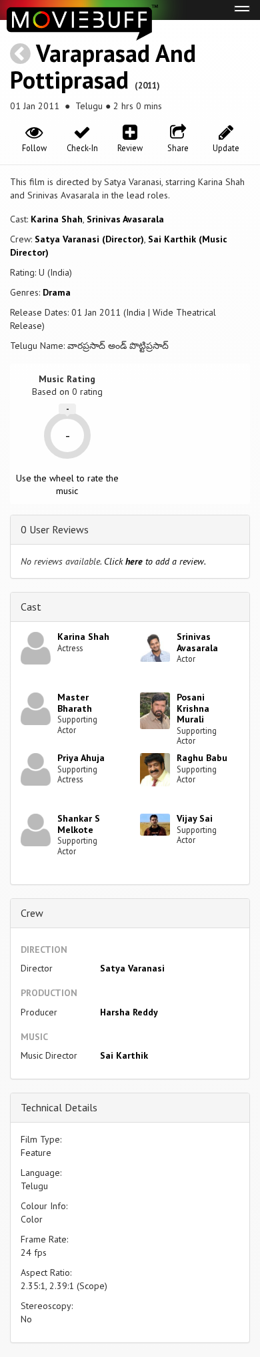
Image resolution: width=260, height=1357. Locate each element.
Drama (57, 292)
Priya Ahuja (81, 758)
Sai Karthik (124, 1055)
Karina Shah (57, 219)
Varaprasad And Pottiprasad (103, 66)
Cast (31, 606)
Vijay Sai (195, 818)
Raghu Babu (202, 758)
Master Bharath (74, 702)
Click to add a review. (155, 561)
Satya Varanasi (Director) (89, 239)
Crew (32, 913)
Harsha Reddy (129, 1012)
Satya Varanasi (132, 968)
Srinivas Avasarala (125, 219)
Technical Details (59, 1107)
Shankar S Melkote (78, 824)
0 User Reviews (55, 529)
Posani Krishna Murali (193, 708)
